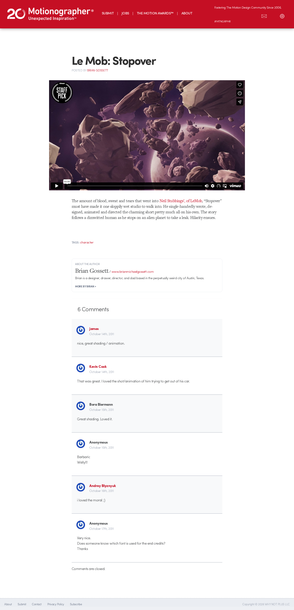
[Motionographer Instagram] (219, 15)
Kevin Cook (98, 366)
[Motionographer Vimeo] (237, 15)
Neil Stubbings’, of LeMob (180, 201)
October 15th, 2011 (101, 409)
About (8, 604)
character (86, 242)
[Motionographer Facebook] (246, 15)
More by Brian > (85, 286)
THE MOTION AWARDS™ (155, 13)
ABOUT (186, 13)
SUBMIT (108, 13)
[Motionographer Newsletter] (264, 15)
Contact (36, 604)
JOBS (125, 13)
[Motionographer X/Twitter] (255, 15)
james (94, 328)
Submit (22, 604)
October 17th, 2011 (101, 528)
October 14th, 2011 (101, 333)
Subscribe (76, 604)
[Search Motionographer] (273, 15)
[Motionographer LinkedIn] (228, 15)
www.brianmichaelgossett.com (132, 271)
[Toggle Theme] (282, 15)
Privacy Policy (55, 604)
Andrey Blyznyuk (102, 485)
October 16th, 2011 (101, 490)
